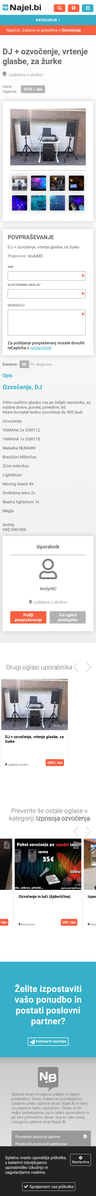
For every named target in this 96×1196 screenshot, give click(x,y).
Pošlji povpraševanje (28, 617)
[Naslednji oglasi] (77, 667)
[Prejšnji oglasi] (86, 667)
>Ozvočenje (70, 30)
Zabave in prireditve (40, 30)
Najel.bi (13, 30)
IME (10, 267)
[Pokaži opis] (63, 685)
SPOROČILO (16, 305)
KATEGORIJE (46, 20)
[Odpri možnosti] (87, 8)
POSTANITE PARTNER (50, 1041)
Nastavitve (80, 1162)
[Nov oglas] (73, 8)
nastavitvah (40, 347)
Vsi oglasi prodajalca (68, 617)
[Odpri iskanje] (59, 8)
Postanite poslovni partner (37, 1136)
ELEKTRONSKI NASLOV (24, 285)
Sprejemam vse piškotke (51, 1186)
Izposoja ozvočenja (63, 818)
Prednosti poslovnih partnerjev (41, 1144)
